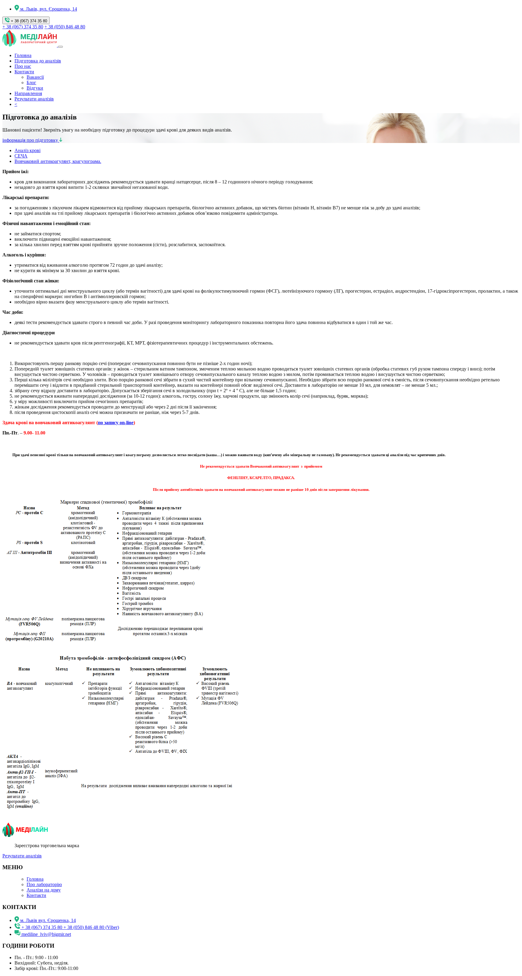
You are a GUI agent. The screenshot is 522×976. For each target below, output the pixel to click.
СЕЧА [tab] (20, 155)
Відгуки (35, 88)
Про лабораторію (44, 884)
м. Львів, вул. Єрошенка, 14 (48, 8)
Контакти (24, 71)
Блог (31, 82)
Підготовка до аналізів (37, 60)
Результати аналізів (34, 98)
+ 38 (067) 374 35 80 (28, 21)
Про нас (22, 66)
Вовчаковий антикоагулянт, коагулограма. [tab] (57, 161)
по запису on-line (116, 422)
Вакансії (35, 77)
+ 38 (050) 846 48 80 (64, 26)
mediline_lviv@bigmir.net (46, 934)
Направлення (28, 93)
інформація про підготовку (30, 140)
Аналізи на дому (44, 889)
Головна (22, 55)
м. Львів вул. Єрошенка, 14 (48, 920)
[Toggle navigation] (60, 47)
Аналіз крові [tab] (27, 150)
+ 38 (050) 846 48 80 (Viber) (91, 927)
